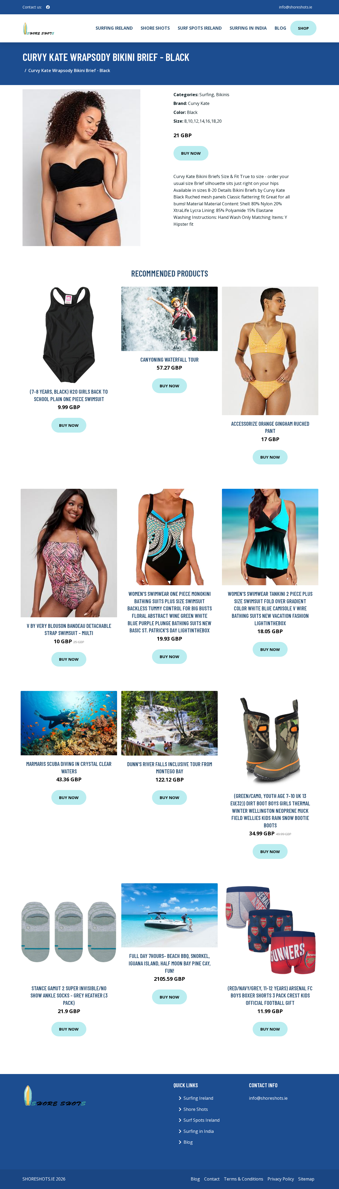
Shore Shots (155, 28)
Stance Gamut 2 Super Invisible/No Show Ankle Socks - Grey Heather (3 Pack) (69, 995)
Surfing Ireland (114, 28)
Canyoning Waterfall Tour (169, 359)
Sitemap (306, 1179)
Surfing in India (248, 28)
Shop (303, 28)
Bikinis (222, 94)
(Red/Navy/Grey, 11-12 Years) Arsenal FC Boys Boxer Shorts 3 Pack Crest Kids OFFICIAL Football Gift (270, 995)
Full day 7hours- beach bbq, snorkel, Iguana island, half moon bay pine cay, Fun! (170, 963)
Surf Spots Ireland (200, 28)
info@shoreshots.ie (295, 7)
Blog (280, 28)
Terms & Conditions (243, 1179)
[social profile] (48, 7)
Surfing (206, 94)
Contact (212, 1179)
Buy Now (191, 153)
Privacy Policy (280, 1179)
